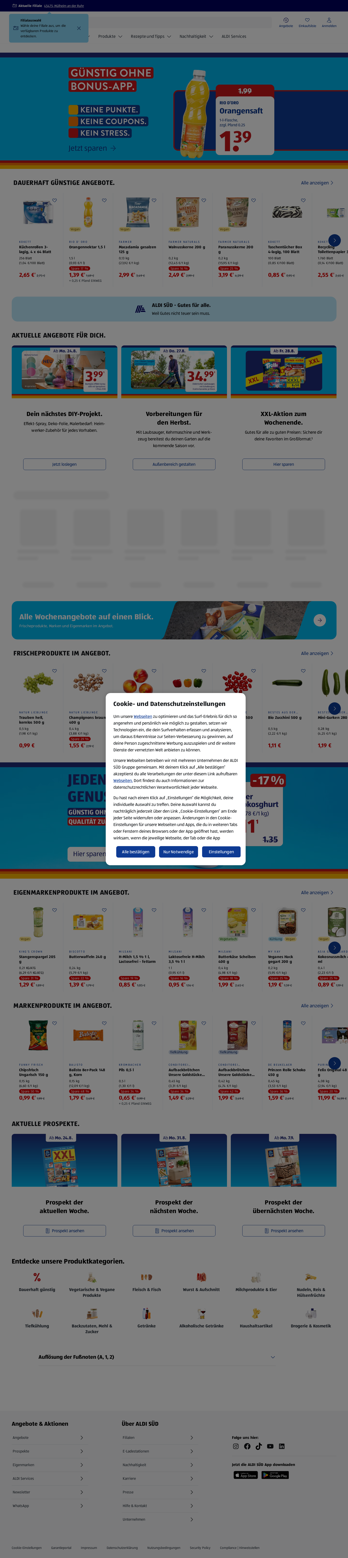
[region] (176, 779)
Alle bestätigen (135, 852)
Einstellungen (221, 852)
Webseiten (143, 716)
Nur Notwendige (178, 852)
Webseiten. (123, 780)
